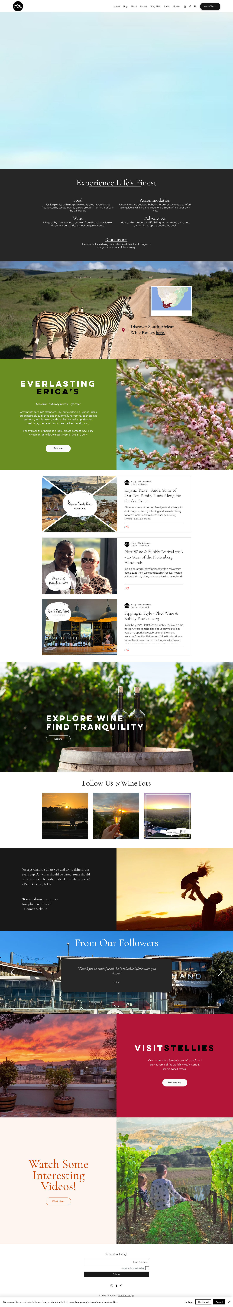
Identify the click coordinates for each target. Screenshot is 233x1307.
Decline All (203, 1302)
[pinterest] (194, 6)
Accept (219, 1302)
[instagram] (185, 6)
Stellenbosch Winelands (182, 1060)
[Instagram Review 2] (118, 1006)
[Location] (123, 330)
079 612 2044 (80, 434)
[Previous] (17, 717)
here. (160, 332)
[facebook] (189, 6)
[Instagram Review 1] (114, 1006)
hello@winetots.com (56, 434)
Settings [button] (189, 1302)
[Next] (215, 717)
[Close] (229, 1301)
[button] (208, 1206)
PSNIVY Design (126, 1295)
